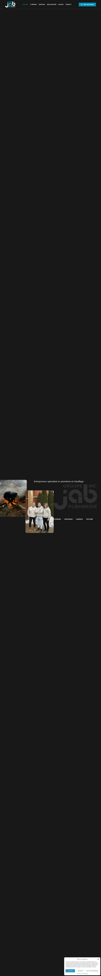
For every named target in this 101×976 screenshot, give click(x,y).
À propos (33, 4)
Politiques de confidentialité (82, 973)
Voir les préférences (92, 970)
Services (42, 4)
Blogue (61, 4)
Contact (68, 4)
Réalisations (51, 4)
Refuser (80, 970)
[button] (98, 959)
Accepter (70, 970)
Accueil (25, 4)
